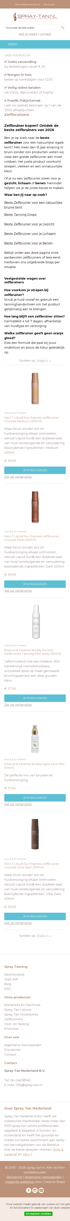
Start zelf (11, 979)
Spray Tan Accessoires (21, 1014)
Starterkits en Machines (22, 1005)
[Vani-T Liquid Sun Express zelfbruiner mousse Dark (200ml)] (35, 506)
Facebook (28, 1190)
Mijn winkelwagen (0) (27, 4)
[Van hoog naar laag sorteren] (50, 361)
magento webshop (19, 1182)
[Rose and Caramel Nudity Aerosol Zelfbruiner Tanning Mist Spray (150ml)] (35, 620)
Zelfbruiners (13, 1019)
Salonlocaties (14, 974)
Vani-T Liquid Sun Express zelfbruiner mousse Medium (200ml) (31, 419)
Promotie (11, 1029)
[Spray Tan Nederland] (35, 17)
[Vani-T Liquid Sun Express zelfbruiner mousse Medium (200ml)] (35, 388)
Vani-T (28, 1154)
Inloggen (49, 4)
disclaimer (15, 1177)
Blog (7, 984)
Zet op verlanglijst (18, 477)
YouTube (41, 1190)
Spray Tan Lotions (17, 1010)
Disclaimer (12, 1050)
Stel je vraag (28, 34)
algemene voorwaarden (43, 1177)
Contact (45, 34)
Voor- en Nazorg (16, 1024)
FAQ (7, 989)
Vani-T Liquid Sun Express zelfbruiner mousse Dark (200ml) (31, 538)
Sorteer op (27, 361)
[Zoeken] (62, 27)
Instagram (35, 1190)
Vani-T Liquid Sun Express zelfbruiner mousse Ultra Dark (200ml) (31, 865)
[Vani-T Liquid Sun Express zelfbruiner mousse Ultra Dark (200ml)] (35, 834)
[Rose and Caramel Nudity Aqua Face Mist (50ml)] (35, 734)
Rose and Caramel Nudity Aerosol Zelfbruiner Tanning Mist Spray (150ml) (32, 651)
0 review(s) (21, 413)
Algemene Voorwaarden (23, 1045)
